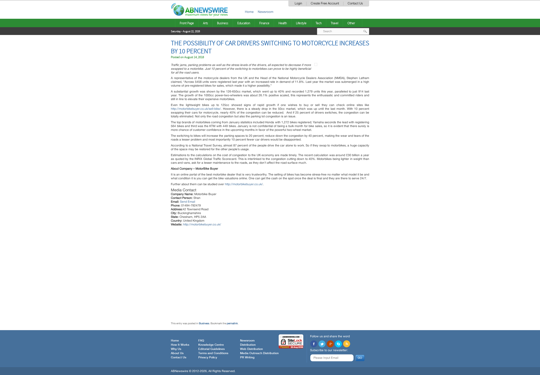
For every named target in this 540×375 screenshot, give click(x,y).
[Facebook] (313, 344)
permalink (232, 323)
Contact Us (355, 3)
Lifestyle (301, 23)
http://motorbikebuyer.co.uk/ (244, 184)
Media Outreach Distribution (259, 353)
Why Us (176, 349)
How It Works (180, 344)
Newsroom (265, 11)
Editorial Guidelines (211, 349)
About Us (177, 353)
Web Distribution (251, 349)
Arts (205, 23)
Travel (334, 23)
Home (249, 11)
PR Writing (247, 357)
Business (222, 23)
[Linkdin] (330, 344)
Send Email (187, 201)
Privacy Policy (207, 357)
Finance (264, 23)
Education (243, 23)
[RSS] (346, 344)
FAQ (201, 340)
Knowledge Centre (211, 344)
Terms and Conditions (213, 353)
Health (282, 23)
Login (298, 3)
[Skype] (338, 344)
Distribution (248, 344)
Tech (319, 23)
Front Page (187, 23)
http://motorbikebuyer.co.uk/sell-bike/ (196, 108)
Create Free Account (325, 3)
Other (351, 23)
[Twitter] (321, 344)
